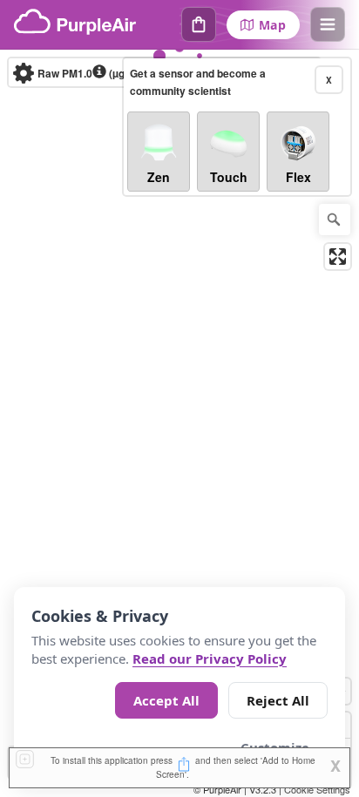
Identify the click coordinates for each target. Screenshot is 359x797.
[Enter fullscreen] (337, 256)
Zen (158, 177)
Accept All (166, 700)
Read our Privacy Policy (209, 658)
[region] (179, 423)
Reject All (278, 700)
